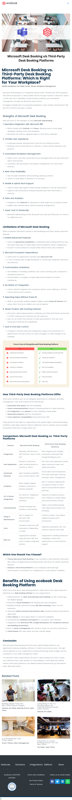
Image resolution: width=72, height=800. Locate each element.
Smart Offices (30, 86)
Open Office (50, 747)
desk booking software (23, 593)
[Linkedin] (62, 781)
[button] (7, 769)
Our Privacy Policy (36, 780)
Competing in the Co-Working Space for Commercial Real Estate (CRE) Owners (47, 706)
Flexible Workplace (9, 86)
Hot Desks (20, 86)
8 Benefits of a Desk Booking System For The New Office (47, 743)
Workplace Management (46, 86)
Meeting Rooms (23, 708)
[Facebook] (52, 781)
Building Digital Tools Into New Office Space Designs (13, 704)
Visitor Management (21, 743)
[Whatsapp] (67, 781)
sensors (28, 411)
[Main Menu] (68, 3)
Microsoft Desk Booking (43, 121)
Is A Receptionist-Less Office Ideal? (11, 739)
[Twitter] (57, 781)
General (5, 708)
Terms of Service (36, 784)
